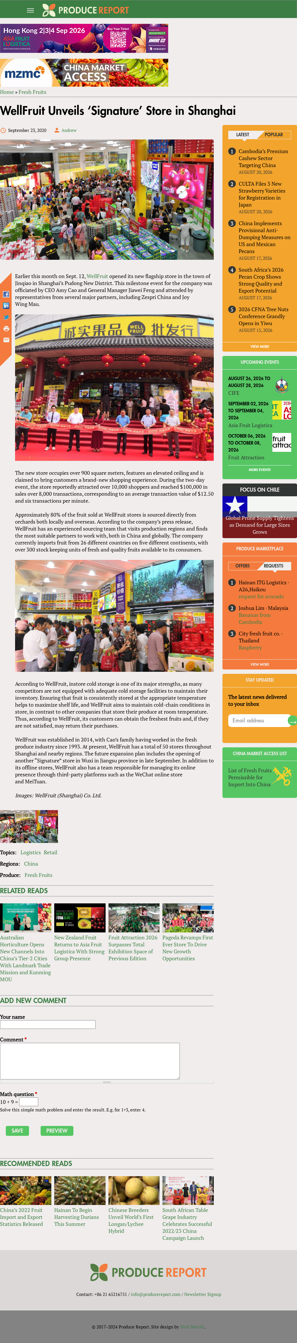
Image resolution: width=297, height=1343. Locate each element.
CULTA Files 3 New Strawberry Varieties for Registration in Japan (262, 194)
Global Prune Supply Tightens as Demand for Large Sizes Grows (260, 524)
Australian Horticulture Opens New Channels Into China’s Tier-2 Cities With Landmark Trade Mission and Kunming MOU (25, 958)
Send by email (6, 339)
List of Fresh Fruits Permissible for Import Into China (250, 777)
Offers (243, 566)
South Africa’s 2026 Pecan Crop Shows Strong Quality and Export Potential (261, 280)
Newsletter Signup (202, 1294)
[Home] (85, 10)
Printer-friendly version (6, 328)
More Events (260, 470)
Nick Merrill (192, 1327)
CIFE (233, 392)
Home (7, 91)
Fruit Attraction (246, 457)
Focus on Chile (260, 490)
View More (260, 664)
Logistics (31, 852)
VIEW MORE (260, 346)
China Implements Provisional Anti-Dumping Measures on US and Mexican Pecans (265, 237)
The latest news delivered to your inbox (257, 700)
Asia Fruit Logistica (250, 425)
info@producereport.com (155, 1294)
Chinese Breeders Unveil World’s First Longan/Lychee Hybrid (131, 1220)
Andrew (69, 130)
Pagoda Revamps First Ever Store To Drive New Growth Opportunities (187, 948)
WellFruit (97, 276)
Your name (12, 1016)
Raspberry (250, 647)
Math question (18, 1093)
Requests (273, 566)
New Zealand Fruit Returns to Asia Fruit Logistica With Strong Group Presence (79, 948)
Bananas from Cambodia (255, 618)
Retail (50, 852)
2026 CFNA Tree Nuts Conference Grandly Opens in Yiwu (264, 316)
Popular (274, 135)
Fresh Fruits (32, 91)
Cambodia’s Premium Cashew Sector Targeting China (263, 158)
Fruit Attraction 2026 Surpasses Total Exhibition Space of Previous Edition (132, 948)
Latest (242, 135)
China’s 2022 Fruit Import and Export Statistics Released (21, 1216)
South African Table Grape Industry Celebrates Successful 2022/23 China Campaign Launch (187, 1223)
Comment (13, 1039)
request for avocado (261, 596)
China (31, 863)
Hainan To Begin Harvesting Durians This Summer (76, 1216)
